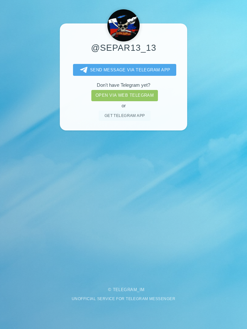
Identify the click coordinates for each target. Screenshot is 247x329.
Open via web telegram (125, 95)
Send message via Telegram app (130, 69)
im (142, 289)
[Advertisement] (123, 204)
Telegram (125, 289)
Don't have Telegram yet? (123, 85)
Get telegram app (125, 115)
